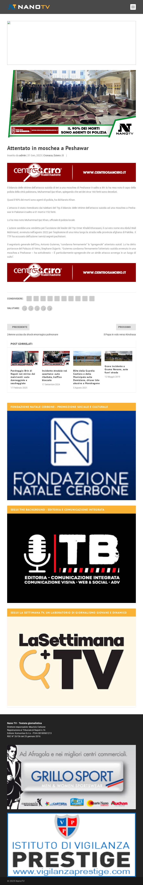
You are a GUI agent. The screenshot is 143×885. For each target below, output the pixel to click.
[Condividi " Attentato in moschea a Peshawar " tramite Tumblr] (50, 298)
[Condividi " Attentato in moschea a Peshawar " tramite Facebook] (29, 298)
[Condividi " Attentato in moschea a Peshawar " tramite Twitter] (36, 298)
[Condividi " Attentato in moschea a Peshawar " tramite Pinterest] (57, 298)
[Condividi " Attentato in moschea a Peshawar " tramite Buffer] (70, 298)
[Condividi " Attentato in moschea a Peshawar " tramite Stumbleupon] (77, 298)
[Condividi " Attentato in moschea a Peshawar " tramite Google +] (43, 298)
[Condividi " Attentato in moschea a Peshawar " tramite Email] (84, 298)
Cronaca (48, 155)
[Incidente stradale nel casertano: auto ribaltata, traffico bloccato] (56, 358)
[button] (71, 43)
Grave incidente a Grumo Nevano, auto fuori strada (116, 369)
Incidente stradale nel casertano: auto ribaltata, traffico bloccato (54, 375)
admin (22, 155)
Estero (57, 155)
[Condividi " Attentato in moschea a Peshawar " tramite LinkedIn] (64, 298)
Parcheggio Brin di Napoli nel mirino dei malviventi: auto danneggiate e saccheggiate (23, 377)
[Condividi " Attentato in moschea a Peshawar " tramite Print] (91, 298)
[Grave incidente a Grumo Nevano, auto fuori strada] (119, 356)
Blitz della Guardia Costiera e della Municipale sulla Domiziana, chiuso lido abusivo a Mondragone (86, 377)
